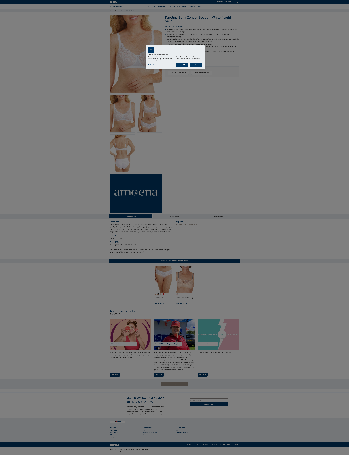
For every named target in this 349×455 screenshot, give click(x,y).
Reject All (182, 64)
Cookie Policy (176, 60)
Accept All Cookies (196, 64)
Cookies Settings (152, 64)
